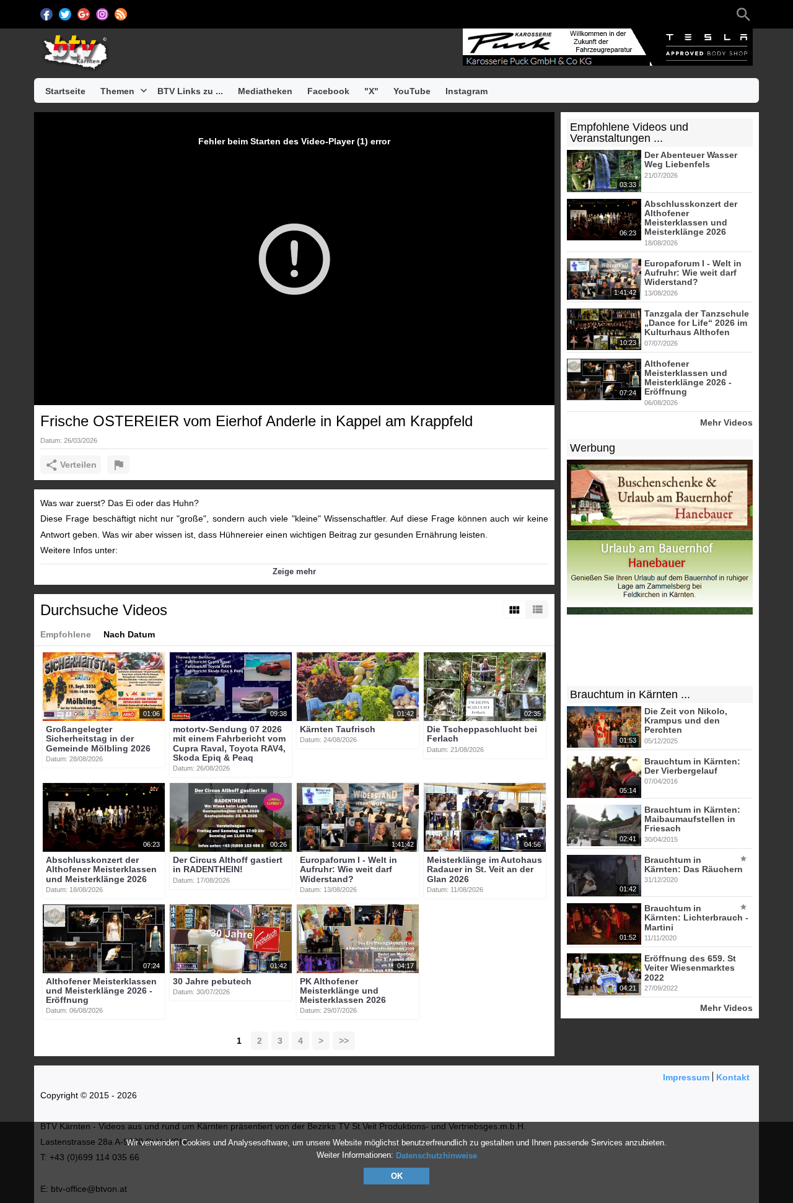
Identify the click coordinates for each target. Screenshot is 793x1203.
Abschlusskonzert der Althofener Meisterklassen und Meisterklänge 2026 (101, 869)
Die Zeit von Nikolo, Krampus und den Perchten (685, 720)
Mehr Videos (726, 422)
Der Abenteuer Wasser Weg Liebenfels (690, 159)
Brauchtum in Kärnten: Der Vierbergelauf (692, 766)
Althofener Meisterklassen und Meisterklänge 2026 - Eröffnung (101, 990)
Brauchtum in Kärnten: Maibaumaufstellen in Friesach (692, 819)
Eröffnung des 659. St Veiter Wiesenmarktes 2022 (690, 967)
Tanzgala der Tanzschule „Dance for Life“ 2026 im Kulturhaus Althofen (696, 323)
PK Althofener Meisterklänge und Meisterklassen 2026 (343, 990)
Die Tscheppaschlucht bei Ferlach (482, 733)
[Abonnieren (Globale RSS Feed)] (121, 14)
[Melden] (118, 464)
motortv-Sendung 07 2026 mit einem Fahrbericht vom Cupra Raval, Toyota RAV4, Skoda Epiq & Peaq (229, 743)
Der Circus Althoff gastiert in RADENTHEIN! (228, 864)
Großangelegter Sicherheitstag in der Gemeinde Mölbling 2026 (98, 738)
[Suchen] (743, 14)
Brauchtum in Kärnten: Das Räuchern (693, 864)
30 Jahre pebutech (212, 981)
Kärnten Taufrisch (337, 729)
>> (344, 1041)
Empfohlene (65, 634)
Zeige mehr (294, 571)
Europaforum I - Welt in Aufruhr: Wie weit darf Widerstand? (348, 869)
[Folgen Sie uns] (46, 14)
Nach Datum (129, 634)
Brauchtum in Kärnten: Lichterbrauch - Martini (696, 917)
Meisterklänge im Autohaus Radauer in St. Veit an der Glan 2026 (484, 869)
